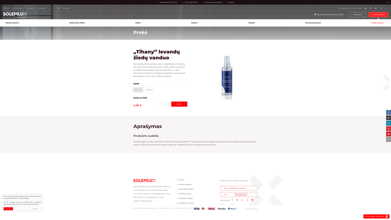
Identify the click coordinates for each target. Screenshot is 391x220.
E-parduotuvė (378, 15)
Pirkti (179, 104)
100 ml (138, 90)
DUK (58, 8)
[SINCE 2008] (15, 14)
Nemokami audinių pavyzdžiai (330, 15)
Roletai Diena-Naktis (186, 189)
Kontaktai (66, 8)
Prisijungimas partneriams (352, 8)
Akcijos (51, 8)
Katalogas (41, 8)
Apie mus (6, 8)
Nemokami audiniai (186, 198)
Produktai (358, 15)
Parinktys (35, 208)
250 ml (149, 90)
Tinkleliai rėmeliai (185, 194)
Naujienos (30, 8)
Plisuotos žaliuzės (185, 184)
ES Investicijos (18, 8)
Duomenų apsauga (183, 208)
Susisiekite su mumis (186, 203)
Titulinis (136, 37)
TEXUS (255, 209)
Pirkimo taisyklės (166, 208)
